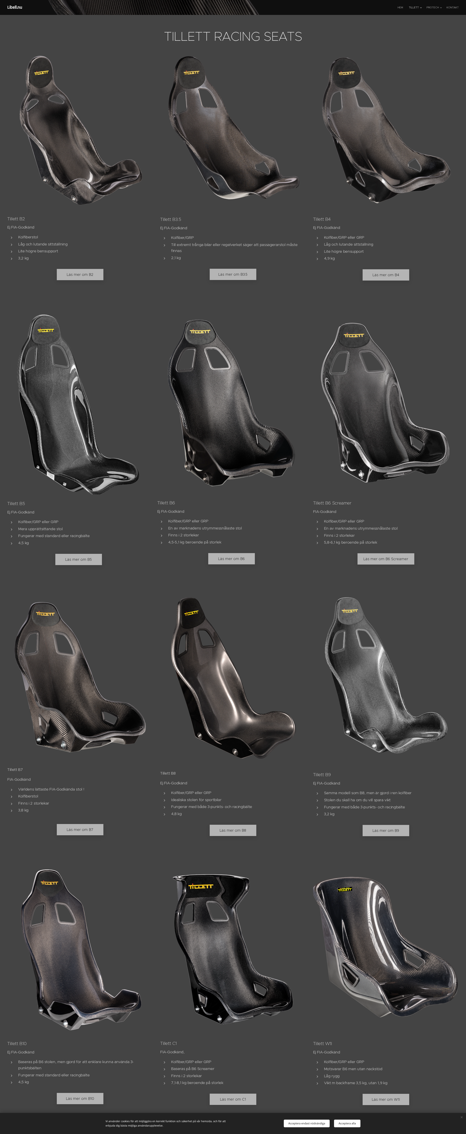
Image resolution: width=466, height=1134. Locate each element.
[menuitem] (401, 7)
